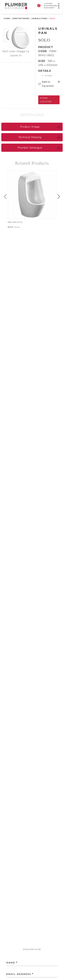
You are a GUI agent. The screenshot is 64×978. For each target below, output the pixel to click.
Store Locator (46, 100)
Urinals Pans (39, 18)
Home (7, 18)
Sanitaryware (20, 18)
